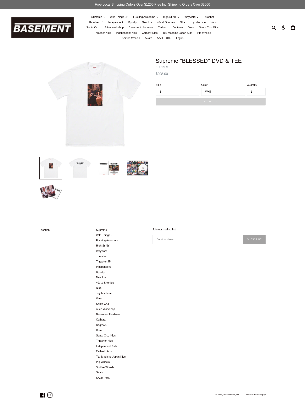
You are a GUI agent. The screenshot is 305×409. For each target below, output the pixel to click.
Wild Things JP (119, 16)
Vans (214, 22)
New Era (147, 22)
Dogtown (177, 27)
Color (204, 84)
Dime (191, 27)
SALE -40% (164, 38)
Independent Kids (126, 32)
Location (44, 229)
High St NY (170, 16)
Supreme (97, 16)
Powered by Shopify (256, 394)
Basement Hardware (141, 27)
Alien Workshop (114, 27)
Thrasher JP (96, 22)
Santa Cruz (93, 27)
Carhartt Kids (150, 32)
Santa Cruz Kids (209, 27)
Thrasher (208, 16)
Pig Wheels (204, 32)
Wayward (190, 16)
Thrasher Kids (102, 32)
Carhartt (162, 27)
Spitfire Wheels (131, 38)
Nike (182, 22)
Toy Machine (198, 22)
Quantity (252, 84)
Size (158, 84)
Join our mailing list (164, 229)
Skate (148, 38)
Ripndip (132, 22)
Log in (179, 38)
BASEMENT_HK (231, 394)
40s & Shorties (166, 22)
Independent (115, 22)
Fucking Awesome (144, 16)
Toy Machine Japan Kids (177, 32)
